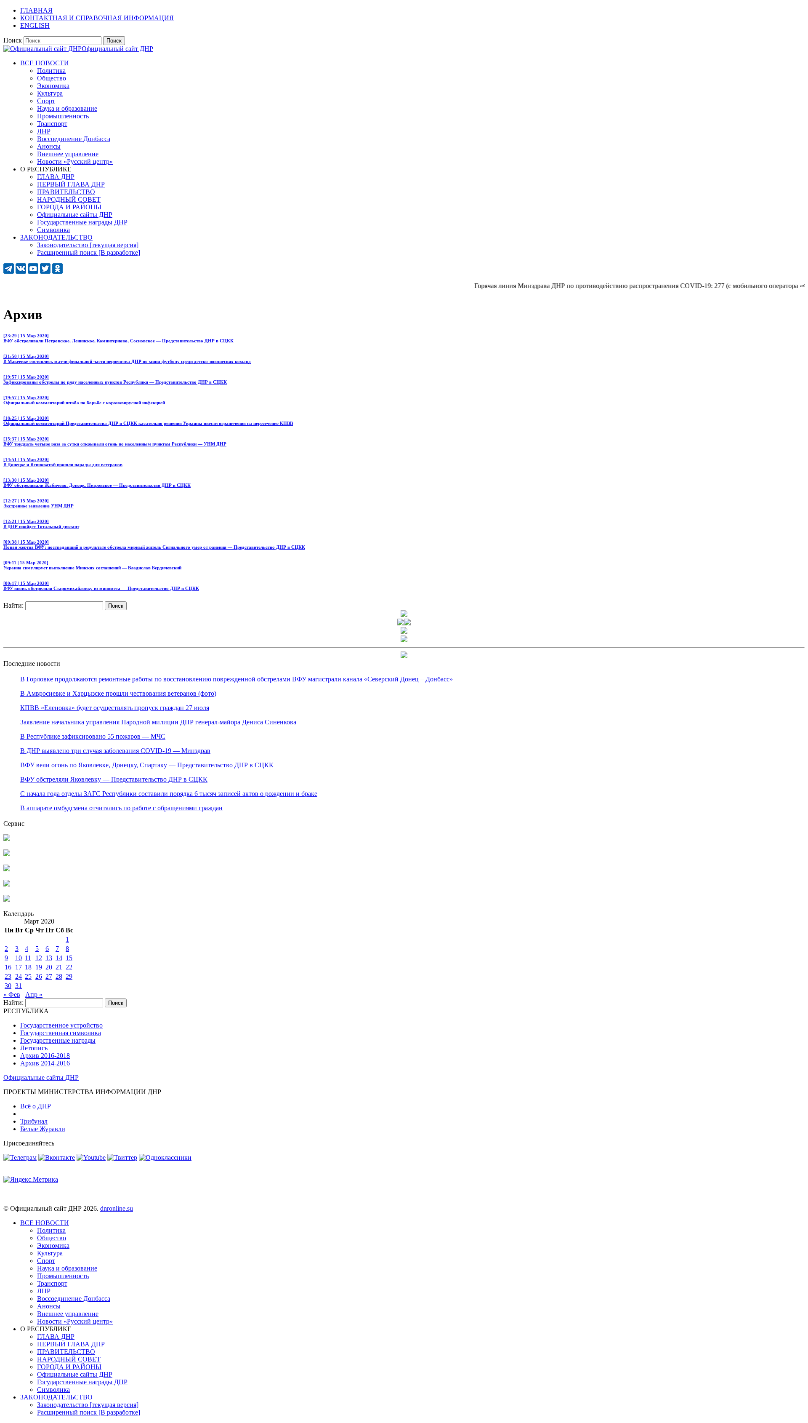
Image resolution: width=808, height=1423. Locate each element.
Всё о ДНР (35, 1106)
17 (18, 967)
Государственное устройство (61, 1025)
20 (48, 967)
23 (8, 976)
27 (48, 976)
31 (18, 985)
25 (28, 976)
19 (38, 967)
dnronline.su (116, 1208)
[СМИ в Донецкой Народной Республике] (6, 853)
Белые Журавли (42, 1128)
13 (48, 957)
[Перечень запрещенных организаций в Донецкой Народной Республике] (6, 869)
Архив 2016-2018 (45, 1055)
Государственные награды (58, 1040)
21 (59, 967)
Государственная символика (60, 1032)
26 (38, 976)
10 (18, 957)
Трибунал (34, 1121)
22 (69, 967)
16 (8, 967)
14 (59, 957)
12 (38, 957)
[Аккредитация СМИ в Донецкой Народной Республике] (6, 838)
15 (69, 957)
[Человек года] (407, 623)
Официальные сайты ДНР (41, 1077)
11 (28, 957)
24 (18, 976)
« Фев (11, 994)
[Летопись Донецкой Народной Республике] (6, 884)
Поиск (12, 40)
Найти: (13, 605)
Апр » (34, 994)
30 (8, 985)
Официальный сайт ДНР (117, 48)
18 (28, 967)
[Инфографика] (6, 899)
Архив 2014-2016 (45, 1063)
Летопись (34, 1048)
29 (69, 976)
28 (59, 976)
